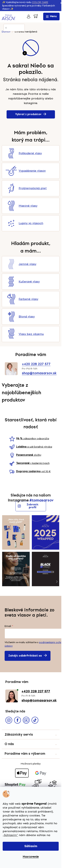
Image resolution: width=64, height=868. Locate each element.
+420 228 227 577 (36, 364)
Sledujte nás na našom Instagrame (29, 497)
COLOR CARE (40, 2)
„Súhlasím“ (10, 835)
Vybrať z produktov (28, 114)
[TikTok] (34, 721)
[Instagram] (8, 721)
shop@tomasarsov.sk (39, 373)
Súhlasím (30, 846)
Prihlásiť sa (34, 655)
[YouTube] (26, 721)
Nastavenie (31, 856)
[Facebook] (17, 721)
